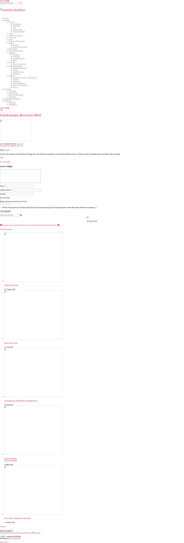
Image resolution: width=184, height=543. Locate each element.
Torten (11, 33)
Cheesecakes (17, 24)
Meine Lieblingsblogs (16, 95)
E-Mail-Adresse (6, 190)
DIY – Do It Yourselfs (20, 85)
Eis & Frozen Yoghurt (20, 47)
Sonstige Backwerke (15, 66)
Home (6, 18)
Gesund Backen (18, 72)
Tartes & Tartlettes (19, 31)
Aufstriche (16, 56)
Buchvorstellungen (19, 83)
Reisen (15, 87)
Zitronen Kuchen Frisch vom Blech (10, 459)
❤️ (58, 225)
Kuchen (11, 22)
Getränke (12, 62)
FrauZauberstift (15, 538)
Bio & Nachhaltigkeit (16, 51)
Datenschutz (13, 104)
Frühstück (12, 53)
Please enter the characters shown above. (13, 201)
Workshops (12, 97)
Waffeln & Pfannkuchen (17, 41)
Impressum (8, 101)
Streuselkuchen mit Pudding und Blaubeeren (20, 401)
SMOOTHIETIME (19, 64)
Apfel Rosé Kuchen (11, 285)
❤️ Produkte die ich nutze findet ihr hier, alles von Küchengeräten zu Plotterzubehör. (28, 225)
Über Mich (8, 89)
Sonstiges (12, 76)
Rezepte (7, 20)
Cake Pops (12, 37)
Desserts (11, 43)
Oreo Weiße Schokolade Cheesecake (17, 518)
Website (2, 194)
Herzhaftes (16, 74)
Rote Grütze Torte (10, 343)
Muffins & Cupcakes (16, 35)
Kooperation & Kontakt (12, 99)
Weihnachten (13, 49)
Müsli (15, 60)
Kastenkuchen (17, 30)
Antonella (19, 144)
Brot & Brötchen (18, 58)
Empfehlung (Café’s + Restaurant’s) (25, 78)
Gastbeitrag (16, 81)
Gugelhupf (16, 26)
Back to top (4, 542)
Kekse (11, 39)
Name (2, 186)
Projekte (15, 79)
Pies (14, 28)
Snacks (15, 70)
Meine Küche (13, 93)
